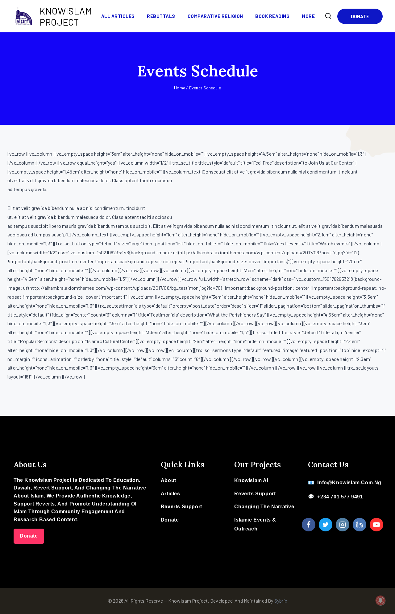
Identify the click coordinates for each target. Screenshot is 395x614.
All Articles (118, 16)
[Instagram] (342, 524)
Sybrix (280, 601)
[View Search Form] (328, 16)
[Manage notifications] (380, 600)
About (168, 480)
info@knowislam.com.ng (349, 482)
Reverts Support (181, 506)
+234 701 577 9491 (340, 496)
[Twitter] (325, 524)
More (308, 16)
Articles (170, 493)
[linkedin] (359, 524)
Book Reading (272, 16)
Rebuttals (161, 16)
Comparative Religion (215, 16)
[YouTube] (376, 524)
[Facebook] (308, 524)
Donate (360, 16)
